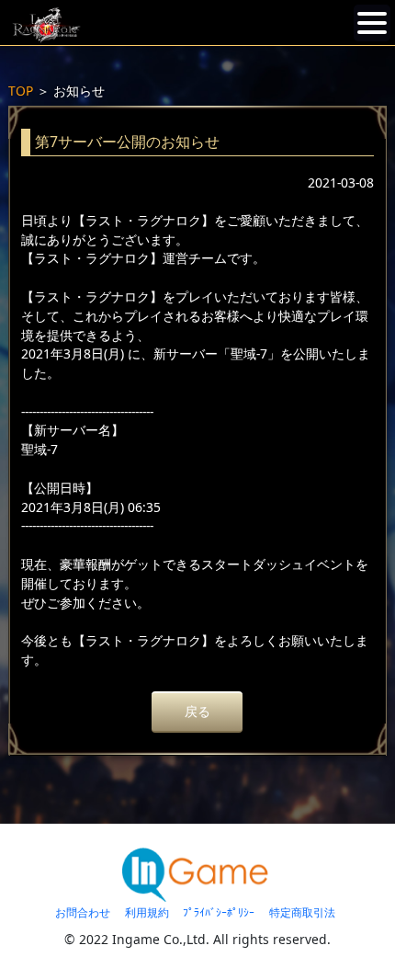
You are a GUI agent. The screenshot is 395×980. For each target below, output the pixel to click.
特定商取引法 (302, 912)
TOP (20, 90)
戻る (197, 711)
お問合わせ (82, 912)
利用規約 (147, 912)
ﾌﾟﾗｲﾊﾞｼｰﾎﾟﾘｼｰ (218, 912)
